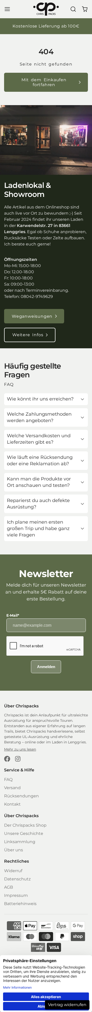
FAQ (8, 779)
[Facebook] (7, 759)
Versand (12, 787)
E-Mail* (12, 615)
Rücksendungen (21, 796)
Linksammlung (19, 841)
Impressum (16, 895)
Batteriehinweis (20, 903)
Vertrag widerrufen (67, 1004)
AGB (8, 887)
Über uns (13, 849)
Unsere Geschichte (23, 833)
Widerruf (13, 870)
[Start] (46, 9)
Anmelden (46, 666)
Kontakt (12, 804)
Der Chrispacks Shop (25, 825)
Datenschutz (17, 879)
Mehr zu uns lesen (20, 749)
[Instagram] (18, 759)
